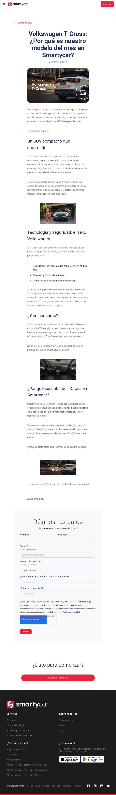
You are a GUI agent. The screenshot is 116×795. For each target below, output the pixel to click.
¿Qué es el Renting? (15, 725)
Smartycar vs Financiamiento (20, 735)
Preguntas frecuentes (16, 749)
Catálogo (11, 720)
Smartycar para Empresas (18, 730)
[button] (5, 4)
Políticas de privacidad (51, 786)
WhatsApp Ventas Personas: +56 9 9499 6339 (27, 764)
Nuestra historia (66, 720)
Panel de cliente (14, 759)
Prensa (62, 725)
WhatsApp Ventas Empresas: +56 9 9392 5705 (27, 770)
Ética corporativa (33, 786)
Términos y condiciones (71, 786)
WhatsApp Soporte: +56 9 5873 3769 (23, 775)
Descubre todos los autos (58, 677)
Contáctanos (12, 754)
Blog (61, 730)
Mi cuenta (107, 4)
